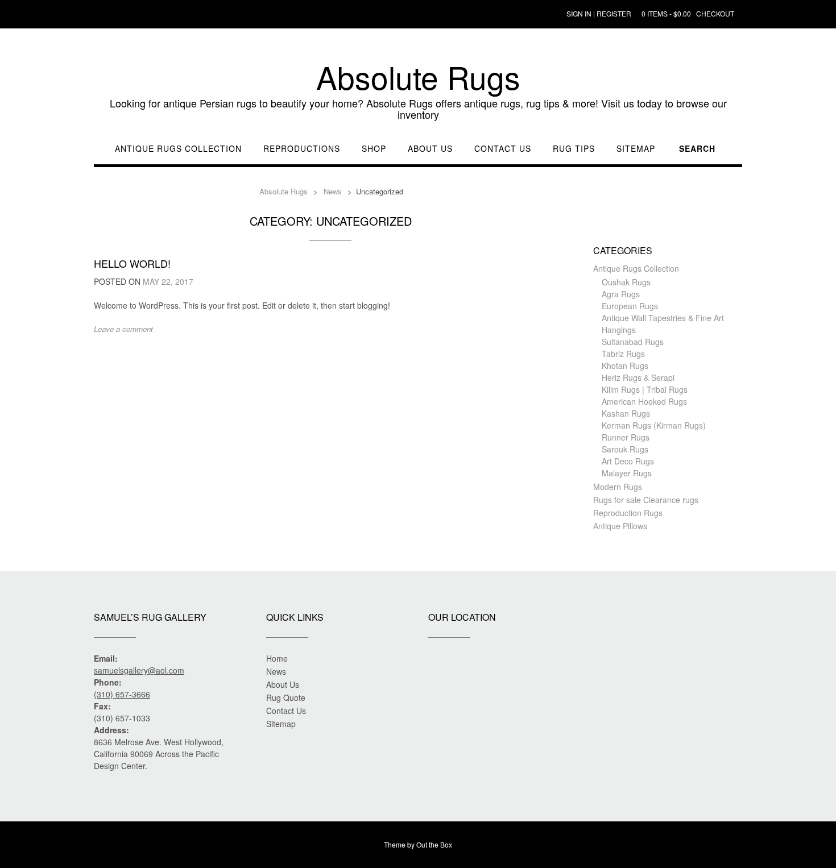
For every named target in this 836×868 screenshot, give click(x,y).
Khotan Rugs (625, 365)
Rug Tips (574, 148)
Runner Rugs (625, 437)
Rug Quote (285, 697)
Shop (374, 148)
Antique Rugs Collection (178, 148)
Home (277, 658)
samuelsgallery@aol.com (139, 670)
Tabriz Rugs (623, 353)
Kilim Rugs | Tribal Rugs (645, 389)
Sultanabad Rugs (633, 341)
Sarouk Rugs (625, 449)
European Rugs (630, 306)
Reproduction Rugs (628, 512)
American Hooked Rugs (644, 401)
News (276, 671)
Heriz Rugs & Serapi (638, 377)
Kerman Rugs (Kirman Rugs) (654, 425)
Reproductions (301, 148)
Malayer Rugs (627, 473)
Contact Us (502, 148)
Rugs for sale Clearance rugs (645, 499)
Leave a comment (123, 328)
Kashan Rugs (626, 413)
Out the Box (434, 844)
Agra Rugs (621, 294)
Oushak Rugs (626, 282)
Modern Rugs (617, 486)
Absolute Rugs (418, 77)
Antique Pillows (620, 525)
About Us (430, 148)
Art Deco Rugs (628, 461)
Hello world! (132, 263)
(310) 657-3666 (122, 694)
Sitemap (635, 148)
